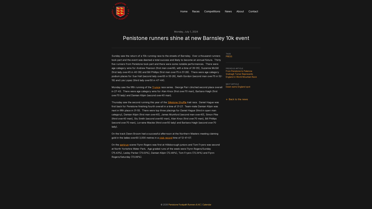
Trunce (156, 87)
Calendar (207, 204)
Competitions (212, 11)
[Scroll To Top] (364, 201)
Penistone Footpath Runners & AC (185, 204)
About (240, 11)
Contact (253, 11)
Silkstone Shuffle (177, 102)
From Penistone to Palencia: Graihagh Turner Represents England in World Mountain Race (241, 74)
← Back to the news (237, 99)
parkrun (124, 144)
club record (165, 137)
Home (183, 11)
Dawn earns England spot (238, 86)
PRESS (229, 56)
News (228, 11)
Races (196, 11)
